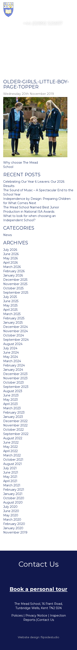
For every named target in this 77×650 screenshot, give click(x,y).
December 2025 (15, 280)
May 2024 (10, 357)
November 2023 (15, 378)
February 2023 (14, 412)
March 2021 (11, 485)
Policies (17, 615)
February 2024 (14, 365)
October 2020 (13, 498)
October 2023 (13, 382)
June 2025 (10, 301)
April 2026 (10, 262)
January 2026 (13, 275)
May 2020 (10, 515)
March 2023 (12, 408)
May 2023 (10, 400)
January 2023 (13, 417)
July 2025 (10, 297)
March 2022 (12, 455)
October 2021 (13, 460)
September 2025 (15, 292)
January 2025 (13, 322)
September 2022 (15, 434)
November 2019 (15, 532)
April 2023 (10, 404)
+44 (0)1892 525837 (42, 23)
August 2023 (12, 391)
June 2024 (11, 352)
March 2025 (12, 314)
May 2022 (10, 447)
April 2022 (10, 451)
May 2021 (10, 477)
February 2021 (13, 490)
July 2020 (10, 507)
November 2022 (15, 425)
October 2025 (13, 288)
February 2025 (13, 318)
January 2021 (12, 494)
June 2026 (11, 254)
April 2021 (10, 481)
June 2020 (11, 511)
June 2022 (11, 442)
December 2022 (15, 421)
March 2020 (12, 519)
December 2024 (15, 327)
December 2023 (15, 374)
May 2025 (10, 305)
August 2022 (12, 438)
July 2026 (10, 250)
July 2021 (10, 468)
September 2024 (16, 340)
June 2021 (10, 472)
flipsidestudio (50, 637)
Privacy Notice (36, 615)
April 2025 (10, 310)
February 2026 (14, 271)
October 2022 (13, 430)
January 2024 (13, 370)
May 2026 (10, 258)
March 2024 (12, 361)
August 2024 (12, 344)
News (7, 235)
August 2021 (12, 464)
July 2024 (10, 348)
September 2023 (15, 387)
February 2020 (14, 524)
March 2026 (12, 267)
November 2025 (15, 284)
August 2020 (13, 502)
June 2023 (11, 395)
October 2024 (13, 335)
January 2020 (13, 528)
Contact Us (45, 620)
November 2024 (15, 331)
